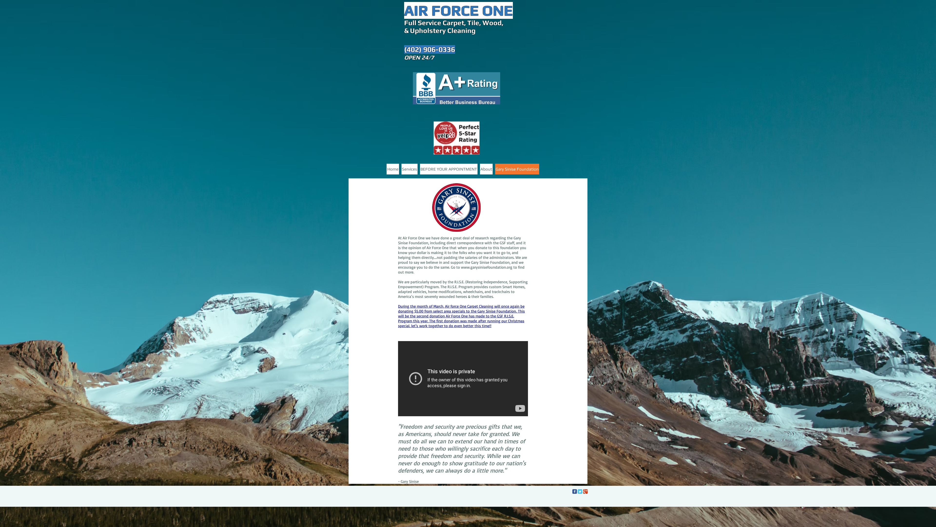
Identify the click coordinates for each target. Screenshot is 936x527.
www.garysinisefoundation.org (486, 267)
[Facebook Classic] (574, 491)
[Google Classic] (585, 491)
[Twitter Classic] (580, 491)
